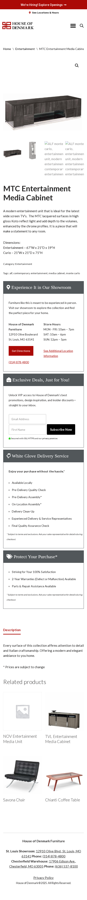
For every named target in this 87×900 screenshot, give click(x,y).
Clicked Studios (45, 896)
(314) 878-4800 (19, 362)
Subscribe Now (61, 429)
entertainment (39, 273)
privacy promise (49, 438)
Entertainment (25, 49)
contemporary (21, 273)
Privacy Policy (43, 878)
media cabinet (57, 273)
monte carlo (73, 273)
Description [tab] (12, 630)
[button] (73, 25)
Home (7, 49)
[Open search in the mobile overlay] (82, 25)
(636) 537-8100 (66, 866)
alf (11, 273)
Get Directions (21, 351)
